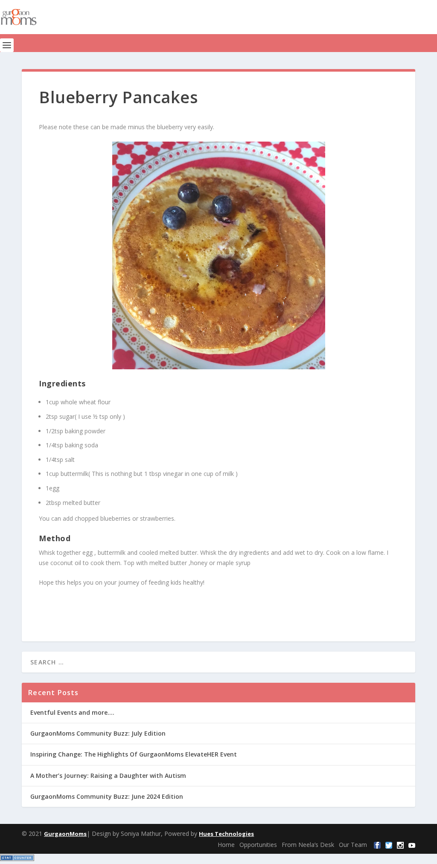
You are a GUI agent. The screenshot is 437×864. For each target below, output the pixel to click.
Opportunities (258, 845)
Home (226, 845)
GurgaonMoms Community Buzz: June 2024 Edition (106, 796)
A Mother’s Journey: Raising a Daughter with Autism (108, 775)
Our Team (353, 845)
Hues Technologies (226, 834)
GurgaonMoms (65, 834)
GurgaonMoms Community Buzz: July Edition (98, 733)
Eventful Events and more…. (72, 712)
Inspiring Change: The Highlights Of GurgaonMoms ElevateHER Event (133, 754)
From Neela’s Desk (308, 845)
